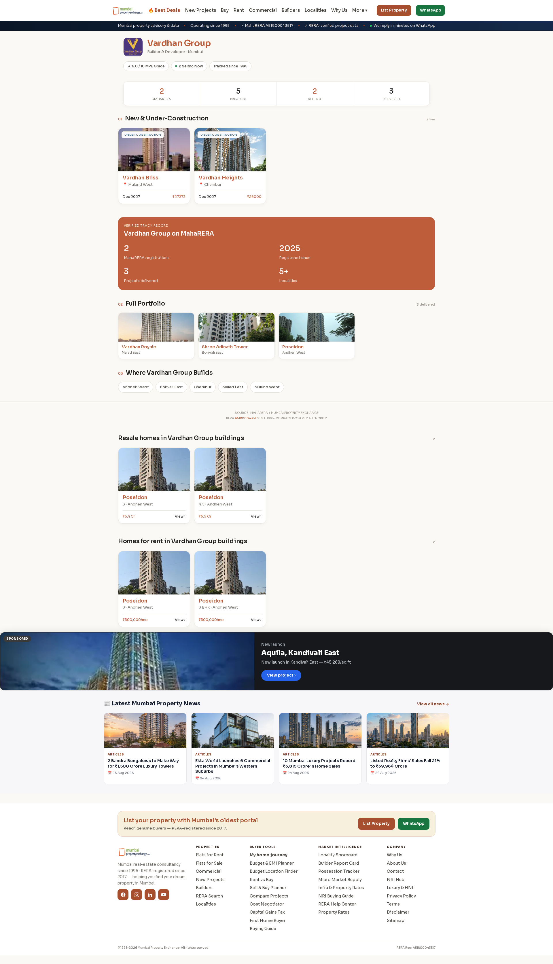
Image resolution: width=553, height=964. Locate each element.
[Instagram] (136, 894)
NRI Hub (395, 879)
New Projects (200, 10)
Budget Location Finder (274, 871)
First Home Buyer (267, 920)
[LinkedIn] (150, 894)
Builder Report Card (338, 863)
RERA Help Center (337, 904)
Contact (395, 871)
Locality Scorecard (337, 854)
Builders (291, 10)
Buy (225, 10)
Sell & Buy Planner (268, 887)
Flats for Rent (210, 854)
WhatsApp (430, 10)
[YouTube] (163, 894)
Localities (315, 10)
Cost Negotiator (267, 904)
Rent (239, 10)
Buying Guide (263, 928)
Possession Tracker (338, 871)
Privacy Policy (401, 896)
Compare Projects (269, 896)
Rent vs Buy (261, 879)
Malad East (232, 387)
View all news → (433, 704)
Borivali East (171, 387)
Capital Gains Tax (267, 912)
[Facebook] (123, 894)
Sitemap (395, 920)
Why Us (339, 10)
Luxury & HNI (400, 887)
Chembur (202, 387)
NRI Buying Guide (336, 896)
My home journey (268, 854)
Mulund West (267, 387)
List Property (394, 10)
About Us (396, 863)
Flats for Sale (209, 863)
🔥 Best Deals (164, 10)
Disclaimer (398, 912)
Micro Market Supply (340, 879)
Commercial (263, 10)
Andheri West (135, 387)
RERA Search (209, 896)
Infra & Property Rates (341, 887)
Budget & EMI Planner (272, 863)
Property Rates (334, 912)
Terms (393, 904)
